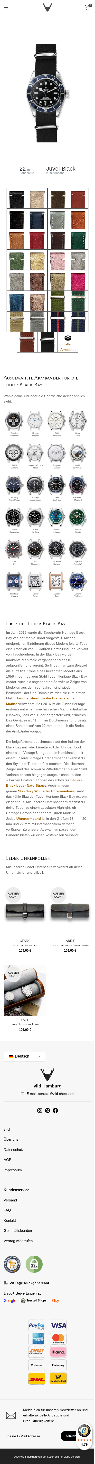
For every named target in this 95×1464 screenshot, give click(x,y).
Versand (10, 1200)
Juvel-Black (61, 168)
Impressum (13, 1170)
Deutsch (21, 1056)
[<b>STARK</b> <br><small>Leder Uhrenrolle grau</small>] (25, 911)
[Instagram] (40, 1110)
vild (7, 1129)
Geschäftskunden (18, 1230)
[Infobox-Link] (47, 1415)
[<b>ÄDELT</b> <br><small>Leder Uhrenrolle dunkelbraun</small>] (70, 911)
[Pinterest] (47, 1110)
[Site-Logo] (47, 7)
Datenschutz (14, 1150)
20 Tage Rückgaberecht (29, 1283)
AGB (7, 1160)
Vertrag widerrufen (18, 1241)
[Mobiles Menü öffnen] (6, 7)
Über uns (11, 1139)
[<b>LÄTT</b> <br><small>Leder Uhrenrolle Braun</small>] (25, 990)
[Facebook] (55, 1110)
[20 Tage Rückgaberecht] (6, 1283)
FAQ (7, 1210)
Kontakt (10, 1220)
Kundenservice (16, 1190)
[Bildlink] (12, 1264)
